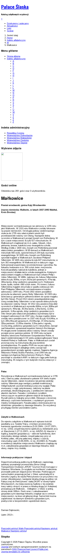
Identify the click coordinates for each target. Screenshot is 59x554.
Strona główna (13, 56)
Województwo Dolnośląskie (20, 135)
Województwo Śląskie (17, 143)
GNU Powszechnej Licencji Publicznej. (30, 549)
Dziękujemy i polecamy (18, 23)
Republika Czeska (15, 133)
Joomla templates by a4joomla (15, 551)
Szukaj (10, 31)
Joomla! (5, 547)
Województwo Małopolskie (19, 138)
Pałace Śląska (15, 7)
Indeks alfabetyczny (16, 58)
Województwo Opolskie (18, 140)
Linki (9, 28)
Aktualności (12, 26)
